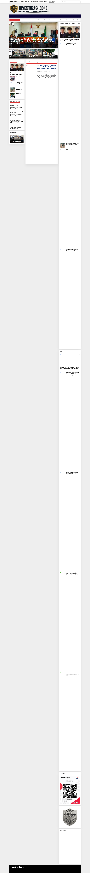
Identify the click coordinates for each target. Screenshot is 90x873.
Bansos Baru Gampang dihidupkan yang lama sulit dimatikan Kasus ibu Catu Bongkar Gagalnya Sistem (49, 19)
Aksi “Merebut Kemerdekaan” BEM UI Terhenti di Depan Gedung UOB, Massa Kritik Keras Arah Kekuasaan (72, 250)
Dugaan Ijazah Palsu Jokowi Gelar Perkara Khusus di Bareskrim (16, 127)
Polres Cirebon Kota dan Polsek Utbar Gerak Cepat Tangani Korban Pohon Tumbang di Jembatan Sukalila (16, 56)
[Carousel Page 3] (17, 141)
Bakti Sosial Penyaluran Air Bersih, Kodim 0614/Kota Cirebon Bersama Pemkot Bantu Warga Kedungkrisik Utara (72, 150)
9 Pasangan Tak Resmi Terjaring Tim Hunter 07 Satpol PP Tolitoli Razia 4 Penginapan (16, 121)
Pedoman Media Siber (36, 871)
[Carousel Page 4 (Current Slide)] (18, 141)
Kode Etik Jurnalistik (46, 871)
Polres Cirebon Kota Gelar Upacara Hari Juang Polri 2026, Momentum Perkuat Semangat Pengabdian (19, 77)
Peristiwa (40, 71)
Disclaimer (53, 871)
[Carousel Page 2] (15, 141)
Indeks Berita (63, 871)
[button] (79, 2)
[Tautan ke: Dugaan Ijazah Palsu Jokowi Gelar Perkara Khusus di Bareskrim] (62, 521)
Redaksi (12, 105)
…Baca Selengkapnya (51, 77)
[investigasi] (29, 8)
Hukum (38, 71)
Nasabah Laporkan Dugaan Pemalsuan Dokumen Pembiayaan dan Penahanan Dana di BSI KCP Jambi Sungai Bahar (16, 110)
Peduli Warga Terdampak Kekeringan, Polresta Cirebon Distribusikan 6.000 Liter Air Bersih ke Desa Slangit (33, 56)
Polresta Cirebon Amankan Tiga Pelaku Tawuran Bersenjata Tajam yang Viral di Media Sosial (50, 56)
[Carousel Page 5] (20, 141)
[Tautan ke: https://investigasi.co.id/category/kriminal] (79, 24)
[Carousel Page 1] (13, 141)
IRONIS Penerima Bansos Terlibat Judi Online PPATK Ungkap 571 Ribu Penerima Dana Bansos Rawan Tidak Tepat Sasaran (73, 672)
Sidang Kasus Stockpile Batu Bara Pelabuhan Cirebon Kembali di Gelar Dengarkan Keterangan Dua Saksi (33, 41)
